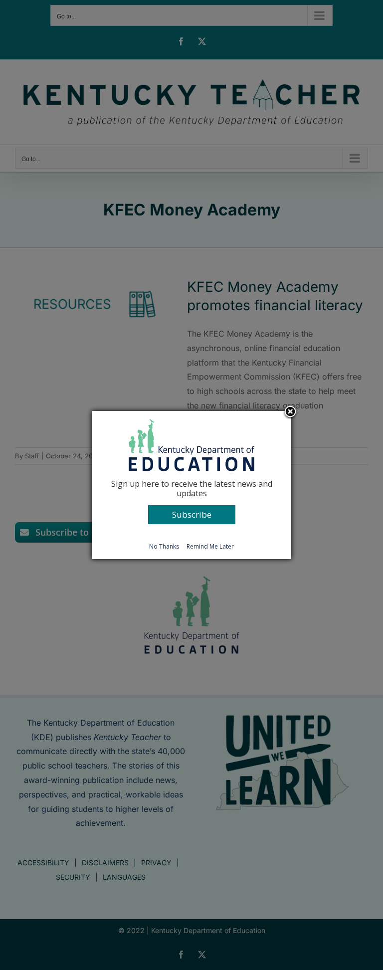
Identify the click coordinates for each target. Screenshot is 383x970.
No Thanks (164, 546)
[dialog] (191, 485)
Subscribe (191, 514)
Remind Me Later (210, 546)
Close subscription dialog (290, 412)
